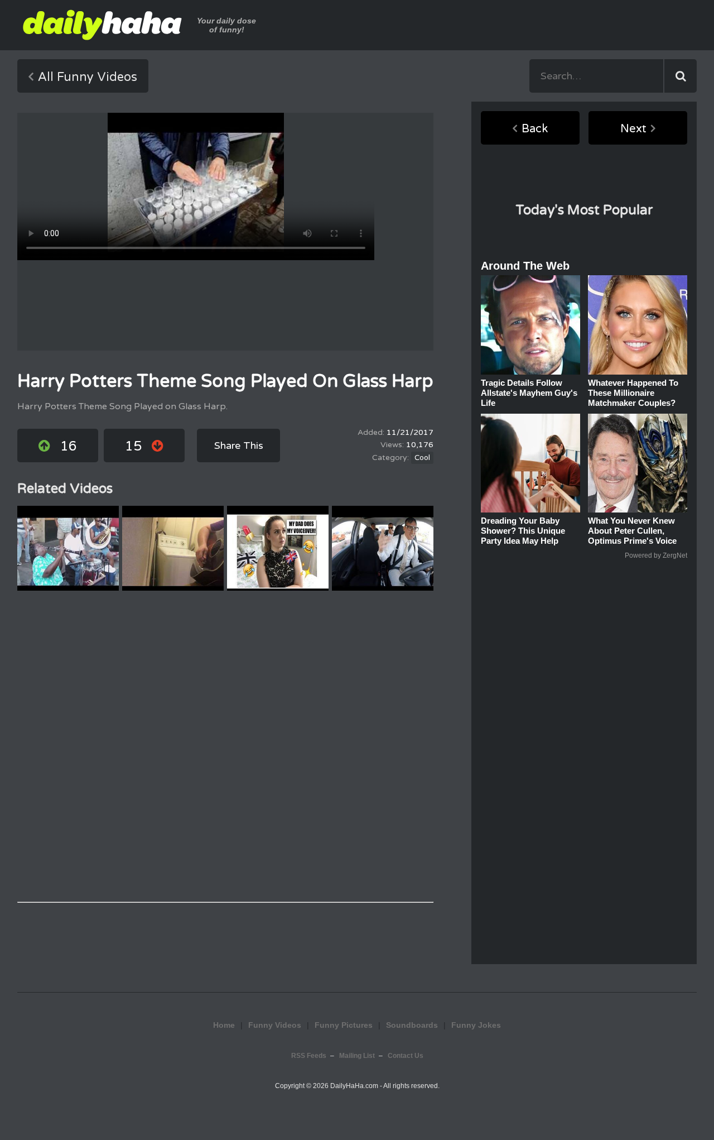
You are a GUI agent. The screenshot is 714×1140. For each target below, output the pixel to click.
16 (68, 446)
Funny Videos (274, 1025)
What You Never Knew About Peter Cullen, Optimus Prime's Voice (632, 530)
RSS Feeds (308, 1056)
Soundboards (412, 1025)
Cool (422, 457)
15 (133, 446)
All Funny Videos (87, 77)
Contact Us (405, 1056)
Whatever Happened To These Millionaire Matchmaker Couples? (633, 393)
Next (633, 129)
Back (535, 129)
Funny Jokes (476, 1025)
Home (224, 1025)
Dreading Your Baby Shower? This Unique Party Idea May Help (523, 530)
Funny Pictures (344, 1025)
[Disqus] (225, 746)
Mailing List (357, 1056)
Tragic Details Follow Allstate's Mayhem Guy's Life (529, 393)
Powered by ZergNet (656, 555)
